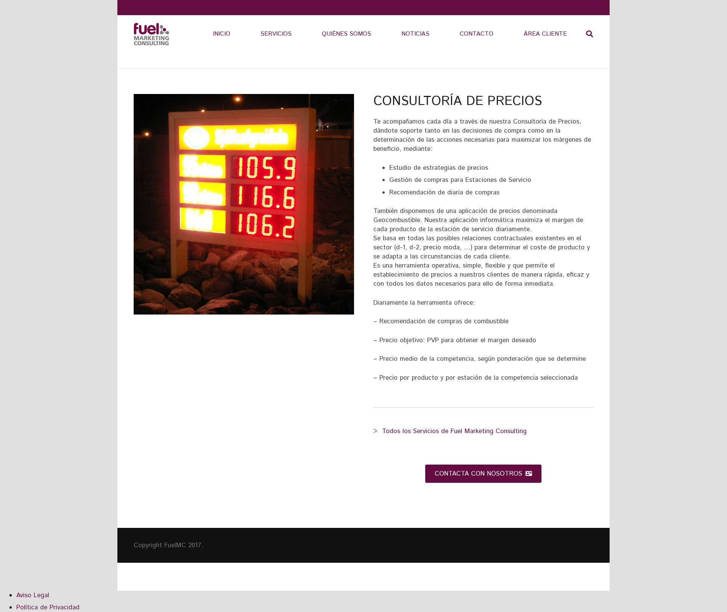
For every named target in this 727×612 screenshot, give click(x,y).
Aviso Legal (32, 595)
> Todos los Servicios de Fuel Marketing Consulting (450, 431)
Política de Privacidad (48, 607)
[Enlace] (152, 34)
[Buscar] (589, 34)
